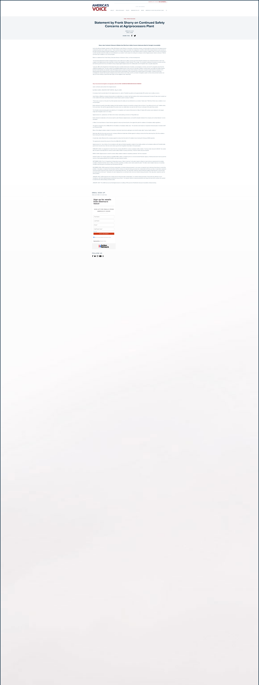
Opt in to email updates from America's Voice (103, 237)
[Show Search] (166, 10)
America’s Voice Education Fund (155, 10)
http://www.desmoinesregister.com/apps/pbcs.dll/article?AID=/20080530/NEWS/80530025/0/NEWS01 (117, 83)
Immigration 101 (135, 10)
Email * (95, 224)
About (112, 10)
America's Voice (157, 2)
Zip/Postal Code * (98, 228)
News (142, 10)
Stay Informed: (140, 6)
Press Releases (120, 10)
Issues (127, 10)
